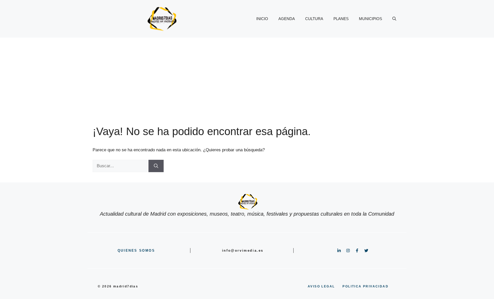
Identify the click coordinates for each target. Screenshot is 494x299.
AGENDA (286, 18)
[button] (394, 19)
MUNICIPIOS (370, 18)
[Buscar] (156, 166)
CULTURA (314, 18)
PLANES (341, 18)
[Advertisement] (247, 76)
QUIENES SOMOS (136, 250)
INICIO (262, 18)
